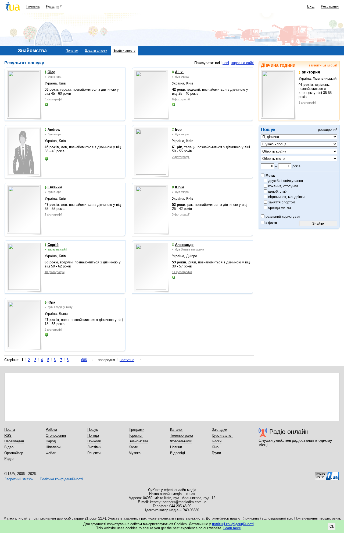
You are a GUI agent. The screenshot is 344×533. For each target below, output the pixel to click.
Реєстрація (330, 6)
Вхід (310, 6)
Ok (331, 526)
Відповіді (177, 453)
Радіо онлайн (289, 431)
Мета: (269, 176)
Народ (51, 441)
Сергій (53, 245)
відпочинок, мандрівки (286, 197)
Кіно (215, 447)
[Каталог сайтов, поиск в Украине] (327, 474)
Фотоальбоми (181, 441)
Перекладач (14, 441)
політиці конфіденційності (233, 524)
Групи (216, 453)
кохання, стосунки (283, 186)
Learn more (232, 528)
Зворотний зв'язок (18, 479)
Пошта (9, 430)
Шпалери (53, 447)
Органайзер (13, 453)
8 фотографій (181, 99)
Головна (33, 6)
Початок (72, 50)
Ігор (178, 130)
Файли (51, 453)
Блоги (216, 441)
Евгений (55, 187)
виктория (311, 72)
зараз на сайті (242, 63)
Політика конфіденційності (61, 479)
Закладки (219, 430)
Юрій (179, 187)
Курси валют (222, 435)
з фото (270, 223)
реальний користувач (282, 216)
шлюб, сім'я (277, 191)
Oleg (51, 72)
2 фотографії (180, 156)
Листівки (94, 447)
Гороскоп (136, 435)
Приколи (94, 441)
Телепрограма (181, 435)
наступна (127, 360)
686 (84, 360)
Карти (133, 447)
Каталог (176, 430)
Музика (135, 453)
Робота (51, 430)
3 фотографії (307, 102)
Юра (51, 302)
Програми (136, 430)
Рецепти (94, 453)
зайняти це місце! (323, 65)
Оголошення (56, 435)
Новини (176, 447)
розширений (327, 130)
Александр (184, 245)
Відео (8, 447)
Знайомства (138, 441)
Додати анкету (96, 50)
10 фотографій (54, 272)
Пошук (92, 430)
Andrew (54, 130)
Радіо (8, 459)
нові (226, 63)
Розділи (52, 6)
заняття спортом (281, 202)
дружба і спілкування (285, 181)
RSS (8, 435)
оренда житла (279, 208)
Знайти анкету (124, 50)
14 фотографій (182, 272)
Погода (93, 435)
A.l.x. (179, 72)
